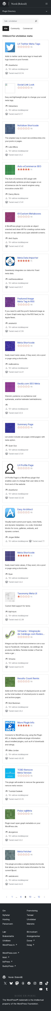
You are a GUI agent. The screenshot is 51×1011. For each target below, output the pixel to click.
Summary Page (25, 424)
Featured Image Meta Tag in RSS (25, 300)
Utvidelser (31, 919)
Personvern (7, 924)
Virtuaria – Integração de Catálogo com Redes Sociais (30, 632)
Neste (44, 896)
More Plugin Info (25, 722)
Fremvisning (32, 910)
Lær (4, 932)
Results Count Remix (28, 678)
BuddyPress (9, 966)
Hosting (6, 919)
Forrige (7, 896)
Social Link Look (25, 84)
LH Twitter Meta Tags (28, 44)
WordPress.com (10, 953)
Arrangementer (33, 936)
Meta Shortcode (26, 342)
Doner (31, 940)
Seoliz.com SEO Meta (28, 383)
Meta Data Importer (27, 257)
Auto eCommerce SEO (29, 166)
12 (39, 897)
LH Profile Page (25, 465)
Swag (30, 945)
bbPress (7, 961)
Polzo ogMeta (24, 810)
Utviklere (6, 940)
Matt (5, 957)
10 (30, 897)
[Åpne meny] (47, 3)
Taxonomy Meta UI (27, 593)
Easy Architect (25, 509)
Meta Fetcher (24, 851)
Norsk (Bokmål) (15, 977)
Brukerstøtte (8, 936)
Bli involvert (32, 932)
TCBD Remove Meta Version (25, 771)
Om (4, 910)
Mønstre (30, 924)
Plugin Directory (9, 11)
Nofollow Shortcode (28, 125)
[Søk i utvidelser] (36, 21)
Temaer (30, 915)
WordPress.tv (9, 945)
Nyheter (6, 915)
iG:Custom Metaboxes (29, 213)
